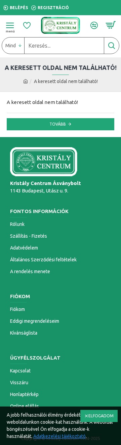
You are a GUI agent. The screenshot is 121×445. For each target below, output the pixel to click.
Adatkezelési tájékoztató (59, 436)
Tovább (57, 124)
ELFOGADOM (101, 416)
